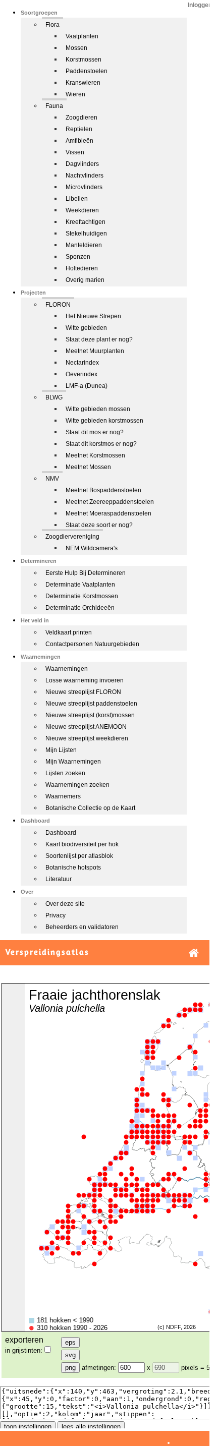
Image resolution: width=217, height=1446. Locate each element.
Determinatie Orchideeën (80, 607)
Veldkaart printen (68, 632)
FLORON (58, 304)
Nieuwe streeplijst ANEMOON (86, 726)
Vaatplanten (82, 36)
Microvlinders (84, 187)
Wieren (75, 94)
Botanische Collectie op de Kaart (90, 808)
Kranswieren (83, 82)
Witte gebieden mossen (98, 409)
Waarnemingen (66, 668)
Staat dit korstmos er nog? (101, 443)
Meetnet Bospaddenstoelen (103, 490)
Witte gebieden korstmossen (104, 420)
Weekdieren (82, 210)
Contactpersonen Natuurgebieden (92, 644)
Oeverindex (81, 374)
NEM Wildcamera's (92, 548)
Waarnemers (63, 796)
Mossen (76, 47)
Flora (52, 24)
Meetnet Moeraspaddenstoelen (108, 513)
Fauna (54, 105)
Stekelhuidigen (86, 233)
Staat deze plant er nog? (99, 339)
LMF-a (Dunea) (86, 385)
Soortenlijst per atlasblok (79, 855)
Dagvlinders (82, 163)
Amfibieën (79, 140)
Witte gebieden (86, 327)
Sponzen (78, 256)
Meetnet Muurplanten (95, 351)
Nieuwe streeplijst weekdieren (86, 738)
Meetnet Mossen (88, 467)
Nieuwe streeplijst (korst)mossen (90, 715)
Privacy (55, 915)
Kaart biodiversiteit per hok (82, 844)
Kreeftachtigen (85, 221)
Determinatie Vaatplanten (80, 584)
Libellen (77, 198)
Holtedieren (82, 268)
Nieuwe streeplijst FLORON (83, 692)
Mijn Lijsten (61, 750)
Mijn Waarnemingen (73, 761)
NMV (52, 478)
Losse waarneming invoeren (84, 680)
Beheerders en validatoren (82, 927)
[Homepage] (194, 953)
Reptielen (79, 129)
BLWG (54, 397)
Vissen (75, 152)
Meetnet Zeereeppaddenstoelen (110, 501)
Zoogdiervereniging (72, 536)
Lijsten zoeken (65, 773)
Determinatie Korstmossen (81, 596)
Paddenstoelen (86, 71)
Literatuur (58, 879)
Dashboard (60, 832)
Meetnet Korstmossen (95, 455)
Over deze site (65, 903)
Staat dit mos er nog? (95, 432)
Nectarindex (82, 362)
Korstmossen (83, 59)
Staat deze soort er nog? (99, 525)
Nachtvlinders (84, 175)
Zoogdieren (81, 117)
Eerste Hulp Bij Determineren (85, 572)
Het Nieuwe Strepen (93, 316)
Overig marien (85, 279)
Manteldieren (84, 245)
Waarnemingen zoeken (77, 784)
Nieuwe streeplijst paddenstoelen (91, 703)
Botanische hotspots (73, 867)
